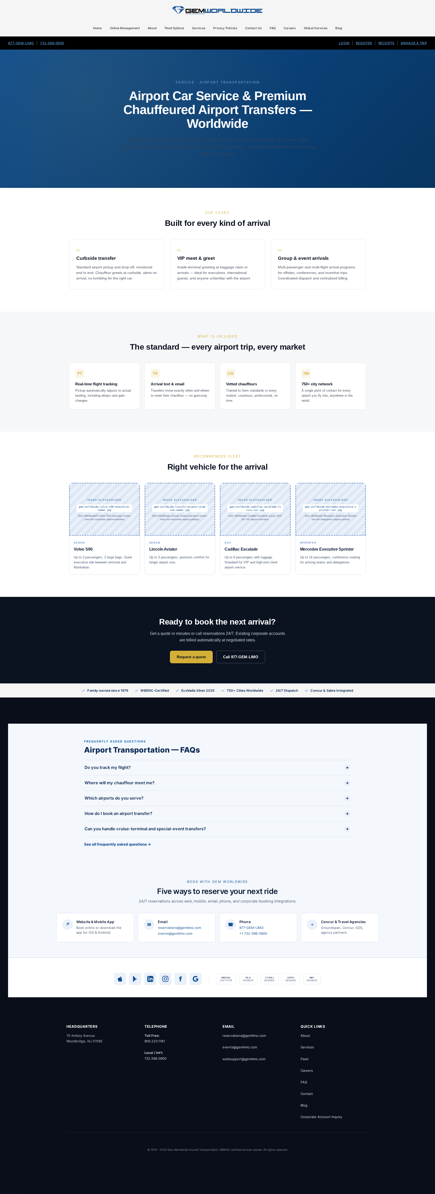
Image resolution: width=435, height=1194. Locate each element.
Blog (338, 28)
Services (198, 28)
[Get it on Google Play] (135, 979)
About (152, 28)
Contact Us (253, 28)
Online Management (125, 28)
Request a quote (191, 657)
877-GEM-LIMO (21, 43)
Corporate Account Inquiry (321, 1117)
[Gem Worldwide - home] (217, 10)
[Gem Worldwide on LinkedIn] (150, 979)
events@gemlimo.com (175, 933)
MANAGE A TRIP (414, 43)
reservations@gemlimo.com (179, 928)
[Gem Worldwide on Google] (196, 979)
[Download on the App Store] (120, 979)
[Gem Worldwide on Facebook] (180, 979)
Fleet (305, 1059)
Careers (290, 28)
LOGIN (344, 43)
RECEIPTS (386, 43)
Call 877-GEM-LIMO (241, 657)
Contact (307, 1094)
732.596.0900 (155, 1058)
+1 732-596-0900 (253, 933)
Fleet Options (174, 28)
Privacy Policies (225, 28)
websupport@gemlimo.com (244, 1059)
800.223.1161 (154, 1041)
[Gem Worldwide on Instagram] (165, 979)
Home (97, 28)
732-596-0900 (52, 43)
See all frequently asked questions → (117, 844)
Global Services (316, 28)
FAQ (273, 28)
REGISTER (364, 43)
